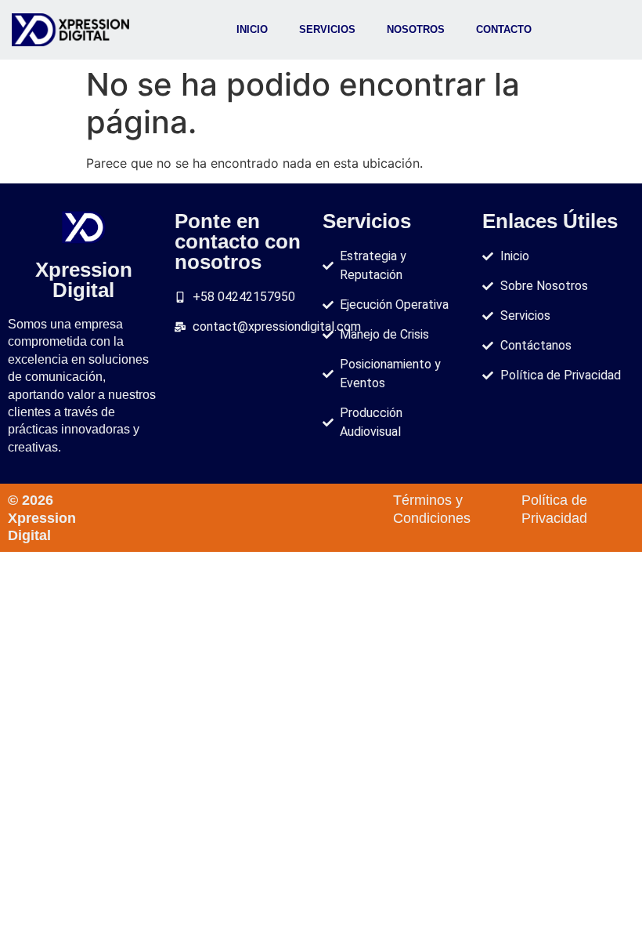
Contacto (504, 29)
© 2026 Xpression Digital (42, 517)
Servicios (327, 29)
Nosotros (416, 29)
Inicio (252, 29)
